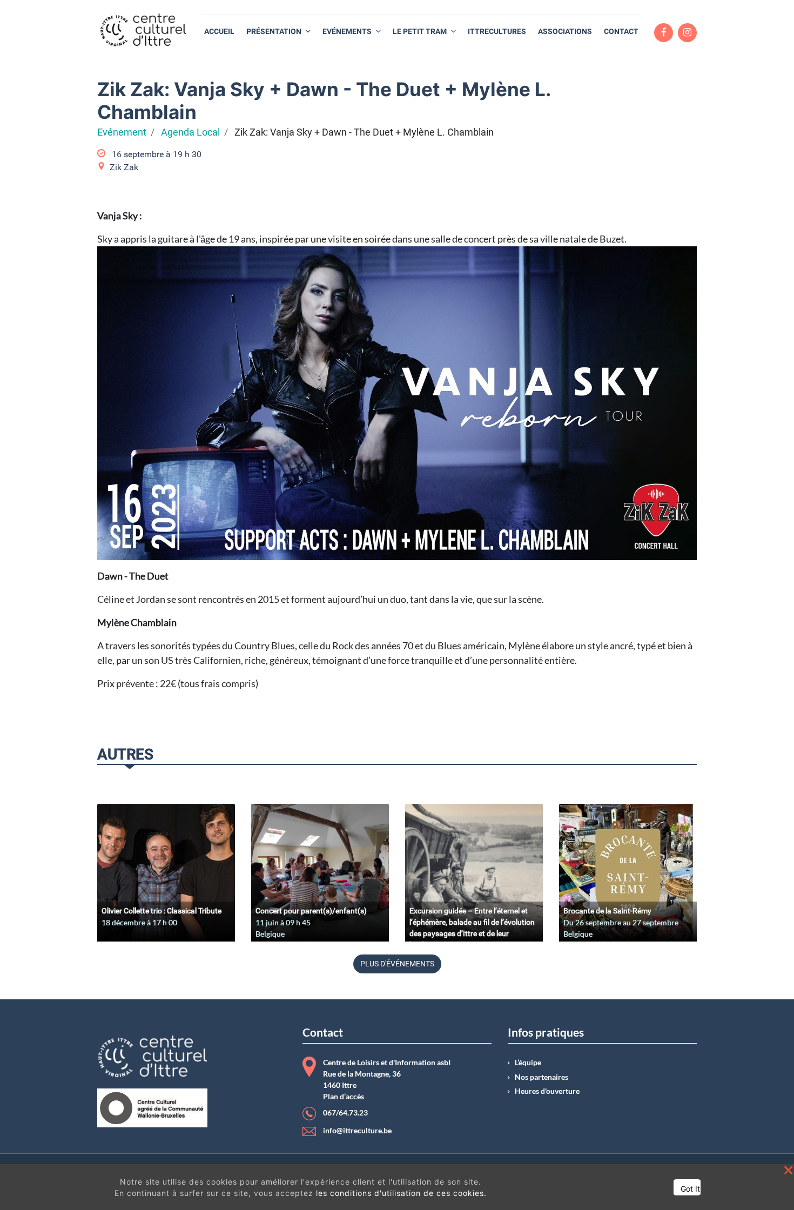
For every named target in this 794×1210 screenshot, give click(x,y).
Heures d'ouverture (547, 1091)
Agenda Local (190, 132)
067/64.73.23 (345, 1112)
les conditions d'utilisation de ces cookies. (401, 1193)
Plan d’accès (343, 1096)
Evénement (121, 132)
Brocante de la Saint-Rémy (607, 910)
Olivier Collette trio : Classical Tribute (161, 910)
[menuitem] (219, 32)
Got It (690, 1188)
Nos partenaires (541, 1077)
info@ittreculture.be (357, 1130)
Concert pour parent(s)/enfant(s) (311, 910)
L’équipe (528, 1062)
